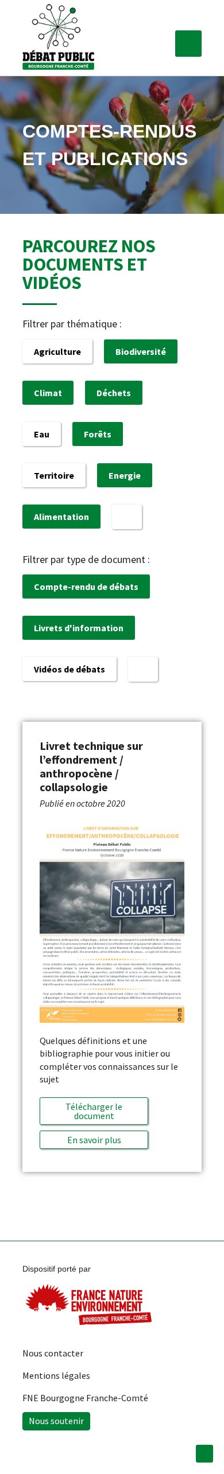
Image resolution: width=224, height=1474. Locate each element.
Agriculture (57, 351)
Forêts (97, 434)
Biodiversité (140, 351)
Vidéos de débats (69, 669)
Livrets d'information (78, 628)
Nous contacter (52, 1353)
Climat (48, 392)
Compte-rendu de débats (86, 586)
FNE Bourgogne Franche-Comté (85, 1397)
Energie (125, 475)
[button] (188, 43)
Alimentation (61, 516)
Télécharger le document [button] (93, 1111)
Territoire (54, 475)
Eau (41, 434)
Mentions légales (56, 1375)
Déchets (113, 392)
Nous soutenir (56, 1420)
